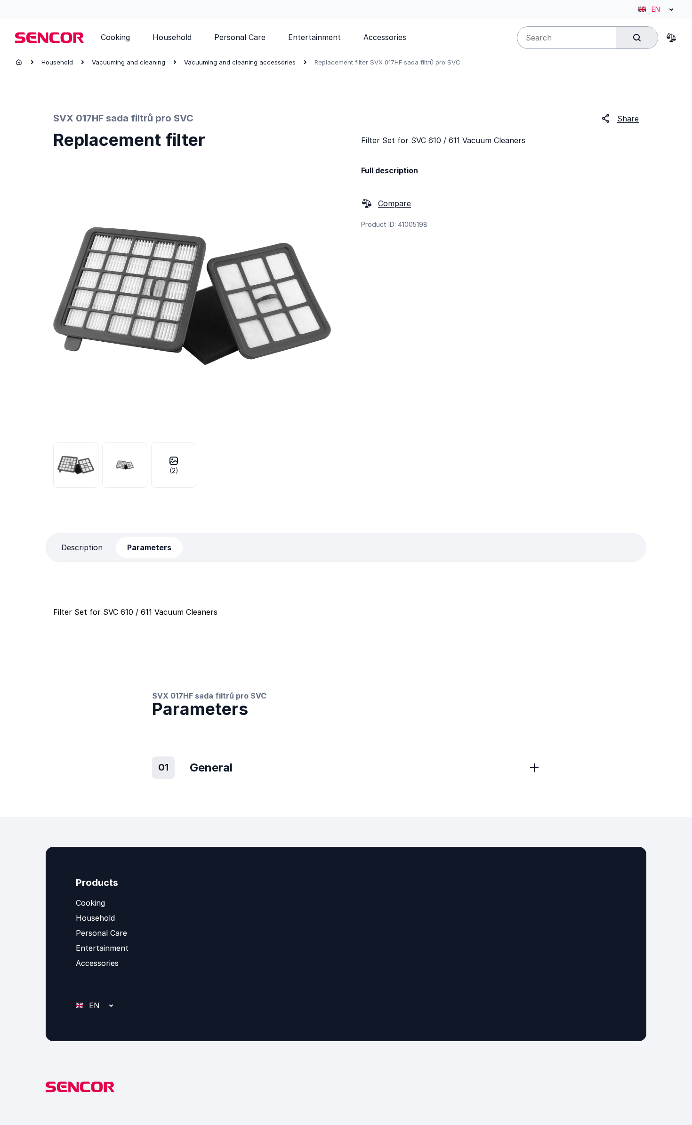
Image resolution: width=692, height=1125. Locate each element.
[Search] (637, 37)
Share (628, 118)
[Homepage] (19, 62)
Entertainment (102, 948)
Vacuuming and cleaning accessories (240, 62)
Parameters (149, 547)
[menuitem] (115, 37)
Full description (389, 170)
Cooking (90, 903)
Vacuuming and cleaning (128, 62)
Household (57, 62)
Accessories (97, 963)
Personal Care (101, 933)
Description (82, 547)
